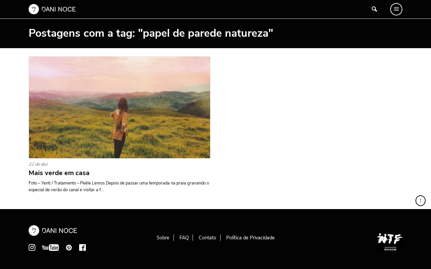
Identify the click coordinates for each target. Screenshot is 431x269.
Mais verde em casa (59, 173)
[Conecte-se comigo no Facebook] (82, 247)
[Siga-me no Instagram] (32, 247)
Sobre (163, 237)
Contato (207, 237)
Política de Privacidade (250, 237)
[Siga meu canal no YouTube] (50, 247)
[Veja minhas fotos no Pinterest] (69, 247)
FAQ (184, 237)
